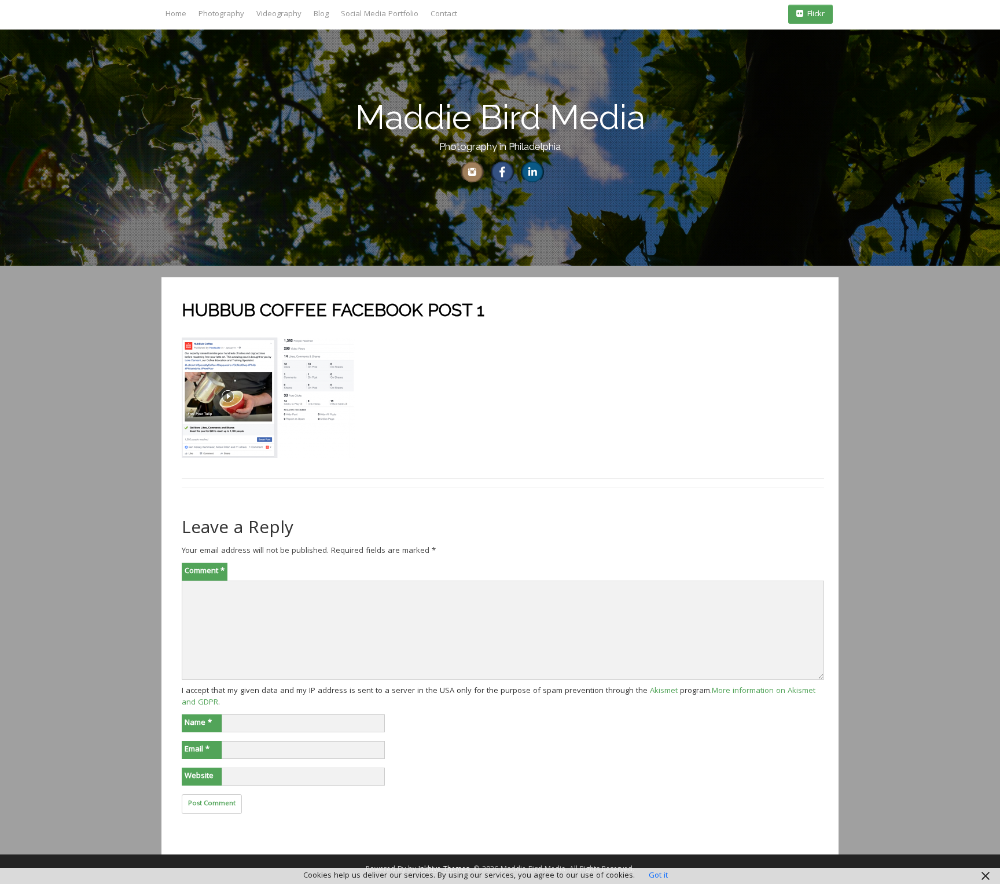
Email (197, 749)
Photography (221, 14)
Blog (321, 14)
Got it (658, 876)
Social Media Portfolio (379, 14)
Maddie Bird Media (500, 117)
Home (176, 14)
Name (198, 723)
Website (199, 776)
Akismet (664, 691)
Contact (444, 14)
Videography (279, 14)
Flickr (816, 14)
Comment (205, 571)
